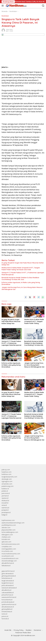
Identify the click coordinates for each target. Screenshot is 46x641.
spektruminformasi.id (9, 604)
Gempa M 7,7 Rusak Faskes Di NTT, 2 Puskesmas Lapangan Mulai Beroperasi (23, 273)
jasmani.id (5, 496)
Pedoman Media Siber (23, 633)
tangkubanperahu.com (9, 477)
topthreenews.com (8, 520)
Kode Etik (8, 630)
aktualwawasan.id (8, 607)
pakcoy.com (6, 470)
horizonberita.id (7, 600)
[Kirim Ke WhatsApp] (42, 297)
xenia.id (4, 505)
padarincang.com (7, 486)
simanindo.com (7, 484)
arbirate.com (6, 527)
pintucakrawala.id (7, 585)
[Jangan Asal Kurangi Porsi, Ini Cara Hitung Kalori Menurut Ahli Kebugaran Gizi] (34, 355)
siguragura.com (7, 481)
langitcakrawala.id (8, 581)
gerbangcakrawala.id (9, 576)
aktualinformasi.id (8, 563)
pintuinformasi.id (7, 595)
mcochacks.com (7, 551)
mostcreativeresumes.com (11, 554)
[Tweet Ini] (30, 297)
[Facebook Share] (25, 297)
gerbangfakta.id (7, 609)
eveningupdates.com (9, 549)
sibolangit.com (7, 479)
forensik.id (5, 619)
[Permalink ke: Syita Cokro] (3, 30)
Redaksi (28, 630)
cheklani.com (6, 537)
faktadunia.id (6, 566)
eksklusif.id (5, 500)
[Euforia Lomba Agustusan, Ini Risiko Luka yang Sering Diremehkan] (12, 355)
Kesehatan (5, 16)
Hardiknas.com (29, 635)
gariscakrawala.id (7, 573)
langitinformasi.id (7, 583)
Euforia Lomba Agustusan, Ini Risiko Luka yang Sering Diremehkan (21, 283)
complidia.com (7, 546)
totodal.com (6, 539)
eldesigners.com (7, 535)
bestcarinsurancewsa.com (11, 544)
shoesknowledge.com (9, 561)
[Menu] (3, 5)
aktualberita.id (6, 590)
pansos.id (5, 616)
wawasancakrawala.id (9, 588)
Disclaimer (37, 630)
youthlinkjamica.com (9, 525)
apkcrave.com (6, 542)
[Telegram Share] (38, 297)
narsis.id (4, 614)
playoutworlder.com (8, 530)
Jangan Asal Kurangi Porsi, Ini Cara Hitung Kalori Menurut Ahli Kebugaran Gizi (22, 288)
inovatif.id (5, 503)
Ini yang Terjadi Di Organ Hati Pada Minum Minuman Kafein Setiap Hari (23, 264)
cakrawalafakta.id (8, 592)
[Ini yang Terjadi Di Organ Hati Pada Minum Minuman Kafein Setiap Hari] (12, 312)
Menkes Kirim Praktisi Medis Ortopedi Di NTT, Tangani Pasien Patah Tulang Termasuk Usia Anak (21, 269)
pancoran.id (6, 493)
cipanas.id (5, 498)
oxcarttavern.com (8, 556)
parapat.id (5, 510)
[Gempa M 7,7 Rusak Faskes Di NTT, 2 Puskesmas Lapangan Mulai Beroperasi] (12, 333)
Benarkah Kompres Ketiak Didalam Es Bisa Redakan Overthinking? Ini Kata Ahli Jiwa (20, 278)
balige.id (4, 515)
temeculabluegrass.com (10, 532)
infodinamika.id (7, 612)
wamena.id (5, 508)
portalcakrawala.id (8, 602)
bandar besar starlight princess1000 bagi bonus (18, 458)
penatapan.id (6, 512)
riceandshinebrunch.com (10, 558)
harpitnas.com (6, 472)
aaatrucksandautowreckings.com (13, 523)
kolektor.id (5, 489)
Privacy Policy (18, 630)
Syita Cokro (9, 29)
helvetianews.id (7, 578)
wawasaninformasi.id (9, 597)
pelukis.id (5, 491)
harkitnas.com (6, 474)
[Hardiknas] (16, 5)
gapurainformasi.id (8, 571)
